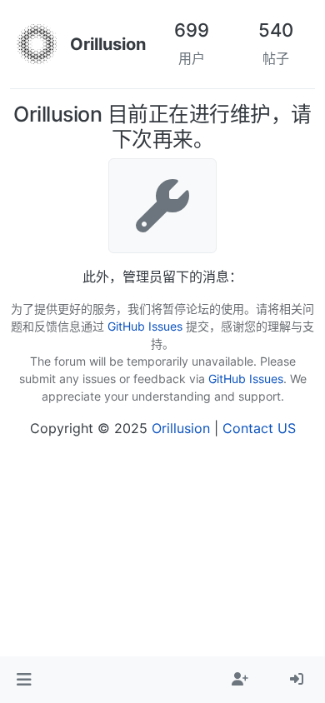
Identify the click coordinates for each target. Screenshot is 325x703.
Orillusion (181, 428)
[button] (24, 679)
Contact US (259, 428)
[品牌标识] (37, 44)
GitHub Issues (145, 326)
